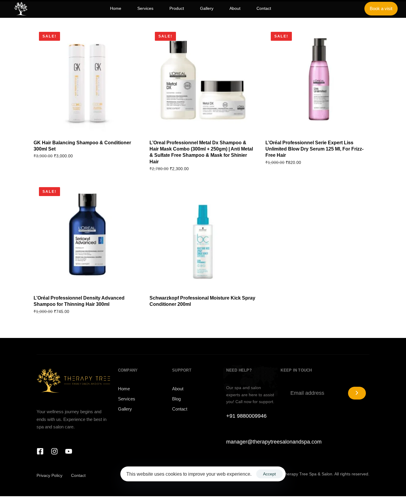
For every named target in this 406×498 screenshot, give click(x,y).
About (177, 388)
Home (124, 388)
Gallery (125, 408)
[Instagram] (54, 451)
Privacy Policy (49, 475)
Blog (176, 398)
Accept (269, 474)
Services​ (126, 398)
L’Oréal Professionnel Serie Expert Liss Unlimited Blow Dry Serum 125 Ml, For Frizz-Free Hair (314, 149)
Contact (179, 408)
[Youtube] (68, 451)
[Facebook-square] (40, 451)
